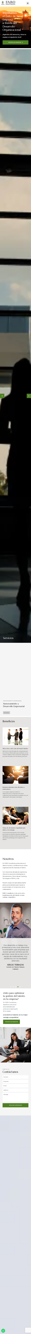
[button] (6, 712)
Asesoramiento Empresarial (12, 700)
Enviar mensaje (15, 1105)
